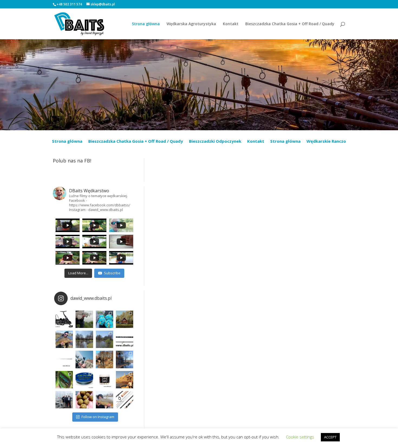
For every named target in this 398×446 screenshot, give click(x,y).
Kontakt (231, 24)
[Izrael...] (124, 379)
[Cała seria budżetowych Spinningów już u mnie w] (124, 399)
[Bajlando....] (64, 399)
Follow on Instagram (97, 416)
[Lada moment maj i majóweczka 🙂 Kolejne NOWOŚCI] (124, 339)
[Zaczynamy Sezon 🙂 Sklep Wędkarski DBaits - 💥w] (124, 359)
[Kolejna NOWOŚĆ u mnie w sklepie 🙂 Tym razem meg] (64, 319)
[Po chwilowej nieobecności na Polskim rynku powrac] (104, 379)
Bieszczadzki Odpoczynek (215, 141)
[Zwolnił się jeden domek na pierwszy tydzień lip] (104, 339)
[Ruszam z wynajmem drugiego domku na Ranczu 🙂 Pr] (84, 339)
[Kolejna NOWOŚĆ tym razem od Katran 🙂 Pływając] (84, 379)
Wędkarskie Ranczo (326, 141)
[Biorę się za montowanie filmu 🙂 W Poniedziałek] (104, 319)
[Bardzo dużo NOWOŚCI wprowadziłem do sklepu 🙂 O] (64, 359)
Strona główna (146, 24)
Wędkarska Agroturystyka (191, 24)
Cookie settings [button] (300, 437)
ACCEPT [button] (330, 437)
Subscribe (112, 273)
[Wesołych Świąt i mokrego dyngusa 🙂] (84, 359)
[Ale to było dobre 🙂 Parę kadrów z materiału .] (84, 319)
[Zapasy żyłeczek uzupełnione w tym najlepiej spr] (64, 379)
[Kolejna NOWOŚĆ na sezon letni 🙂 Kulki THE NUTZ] (84, 399)
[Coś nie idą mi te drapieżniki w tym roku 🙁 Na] (104, 399)
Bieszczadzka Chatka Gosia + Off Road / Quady (289, 24)
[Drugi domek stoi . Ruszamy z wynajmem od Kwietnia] (104, 359)
